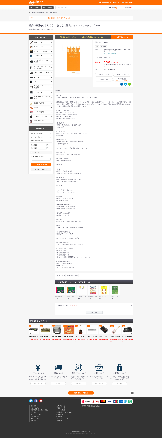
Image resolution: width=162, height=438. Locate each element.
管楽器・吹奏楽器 (39, 103)
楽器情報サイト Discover (64, 412)
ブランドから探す (47, 7)
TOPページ (33, 12)
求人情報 (59, 420)
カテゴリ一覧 (60, 406)
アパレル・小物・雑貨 (40, 116)
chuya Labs (59, 414)
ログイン (117, 2)
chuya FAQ (59, 416)
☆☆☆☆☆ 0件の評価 (110, 53)
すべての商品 (60, 410)
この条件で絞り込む (41, 164)
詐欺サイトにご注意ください (91, 406)
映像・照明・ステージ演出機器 (42, 97)
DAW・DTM (37, 77)
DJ (35, 81)
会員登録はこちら (122, 37)
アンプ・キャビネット (40, 51)
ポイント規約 (35, 416)
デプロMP (103, 46)
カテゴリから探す (34, 7)
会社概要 (33, 406)
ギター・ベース (38, 46)
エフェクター (38, 55)
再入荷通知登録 (122, 79)
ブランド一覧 (60, 408)
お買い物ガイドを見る (81, 393)
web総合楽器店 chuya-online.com (81, 431)
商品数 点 (112, 7)
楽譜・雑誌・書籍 (39, 120)
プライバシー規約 (36, 414)
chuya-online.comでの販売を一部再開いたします (52, 18)
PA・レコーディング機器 (41, 72)
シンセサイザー (38, 92)
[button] (131, 332)
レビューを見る (104, 79)
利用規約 (33, 412)
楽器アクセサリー (39, 42)
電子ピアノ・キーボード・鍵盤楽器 (42, 87)
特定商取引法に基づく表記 (39, 410)
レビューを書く (94, 312)
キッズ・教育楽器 (39, 112)
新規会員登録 (128, 2)
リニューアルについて (63, 418)
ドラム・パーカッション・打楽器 (42, 61)
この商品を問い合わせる (122, 74)
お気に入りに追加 (104, 74)
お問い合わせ (35, 418)
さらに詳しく (38, 383)
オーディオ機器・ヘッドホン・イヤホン (42, 67)
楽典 (58, 275)
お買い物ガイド (106, 2)
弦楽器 (36, 107)
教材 (63, 275)
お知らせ (33, 420)
